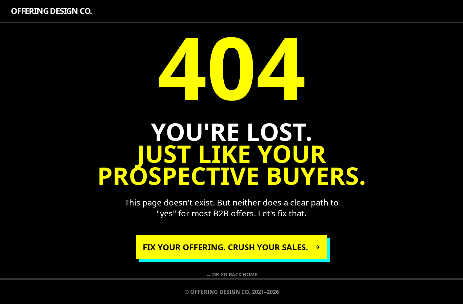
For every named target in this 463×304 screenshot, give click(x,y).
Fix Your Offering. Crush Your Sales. (225, 247)
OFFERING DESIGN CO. (51, 10)
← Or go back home (231, 274)
